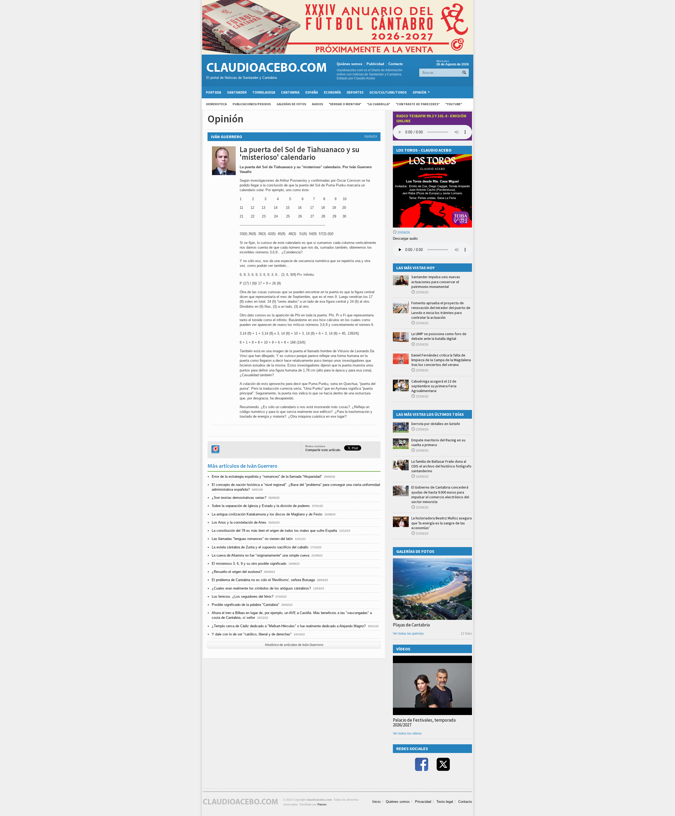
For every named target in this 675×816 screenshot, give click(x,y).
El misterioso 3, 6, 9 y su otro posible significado (249, 564)
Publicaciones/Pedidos (252, 104)
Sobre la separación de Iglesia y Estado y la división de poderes (261, 506)
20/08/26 (403, 232)
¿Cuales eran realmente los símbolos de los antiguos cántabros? (261, 588)
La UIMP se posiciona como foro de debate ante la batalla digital (438, 336)
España (311, 92)
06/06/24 (370, 136)
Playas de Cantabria (411, 625)
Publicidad (375, 64)
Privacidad (423, 802)
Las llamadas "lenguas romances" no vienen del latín (252, 539)
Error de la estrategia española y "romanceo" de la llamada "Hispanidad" (267, 477)
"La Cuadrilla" (378, 104)
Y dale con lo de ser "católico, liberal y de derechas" (252, 634)
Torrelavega (263, 92)
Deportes (355, 92)
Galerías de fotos (291, 104)
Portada (213, 92)
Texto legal (444, 802)
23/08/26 (421, 429)
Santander (237, 92)
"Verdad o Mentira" (345, 104)
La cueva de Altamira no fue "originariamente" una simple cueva (260, 555)
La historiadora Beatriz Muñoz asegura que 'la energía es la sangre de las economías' (441, 523)
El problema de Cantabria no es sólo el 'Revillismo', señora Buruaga (263, 580)
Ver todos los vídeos (407, 733)
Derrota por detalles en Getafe (435, 423)
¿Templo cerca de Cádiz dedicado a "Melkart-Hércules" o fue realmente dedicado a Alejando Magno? (289, 626)
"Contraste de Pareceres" (418, 104)
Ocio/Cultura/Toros (388, 92)
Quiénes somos (349, 64)
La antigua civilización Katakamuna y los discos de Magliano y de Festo (267, 514)
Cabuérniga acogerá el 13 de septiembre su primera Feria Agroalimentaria (433, 386)
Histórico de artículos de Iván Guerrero (294, 645)
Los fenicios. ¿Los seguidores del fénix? (242, 596)
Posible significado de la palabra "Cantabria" (245, 605)
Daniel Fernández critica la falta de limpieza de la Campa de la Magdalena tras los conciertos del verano (441, 360)
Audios (317, 104)
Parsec (322, 804)
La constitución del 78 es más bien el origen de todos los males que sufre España (274, 531)
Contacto (395, 64)
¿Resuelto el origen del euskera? (237, 572)
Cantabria (290, 92)
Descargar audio (405, 238)
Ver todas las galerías (408, 633)
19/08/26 (421, 477)
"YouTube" (453, 104)
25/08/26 (421, 292)
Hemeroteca (216, 104)
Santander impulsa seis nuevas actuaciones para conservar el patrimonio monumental (435, 281)
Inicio (376, 802)
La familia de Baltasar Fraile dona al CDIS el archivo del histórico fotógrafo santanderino (441, 466)
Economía (332, 92)
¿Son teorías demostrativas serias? (239, 498)
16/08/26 (421, 450)
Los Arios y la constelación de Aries (239, 522)
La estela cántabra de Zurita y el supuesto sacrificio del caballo (260, 547)
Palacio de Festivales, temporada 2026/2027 (424, 722)
